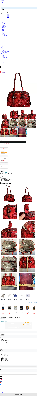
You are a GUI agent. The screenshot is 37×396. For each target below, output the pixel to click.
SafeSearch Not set (1, 2)
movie (7, 19)
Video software (8, 18)
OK (0, 369)
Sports (2, 22)
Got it (0, 349)
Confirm (2, 335)
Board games (3, 32)
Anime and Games (4, 26)
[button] (18, 5)
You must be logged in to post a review (3, 321)
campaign (1, 13)
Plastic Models (3, 34)
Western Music (3, 25)
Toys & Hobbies (2, 29)
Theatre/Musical (3, 27)
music (2, 20)
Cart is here (8, 14)
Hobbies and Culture (4, 23)
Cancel (1, 335)
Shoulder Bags (6, 172)
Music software (2, 24)
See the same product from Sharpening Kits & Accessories (32, 302)
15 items (30, 322)
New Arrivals (2, 14)
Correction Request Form (2, 318)
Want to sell (8, 17)
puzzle (2, 31)
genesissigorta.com (2, 0)
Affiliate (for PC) (1, 392)
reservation (8, 16)
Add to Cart (4, 152)
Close (0, 365)
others (2, 21)
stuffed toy (3, 30)
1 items (30, 324)
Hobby (3, 33)
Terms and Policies (1, 391)
